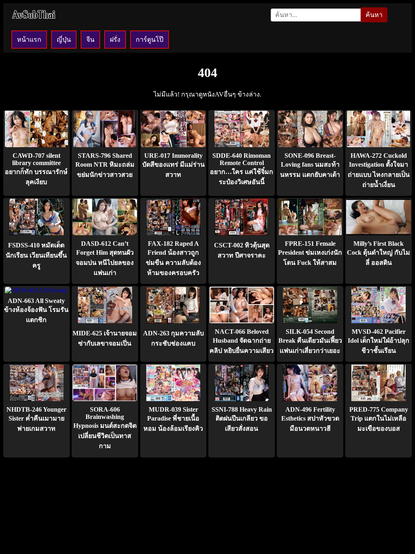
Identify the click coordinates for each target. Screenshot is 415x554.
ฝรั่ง (115, 39)
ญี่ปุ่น (64, 39)
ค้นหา (374, 14)
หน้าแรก (29, 39)
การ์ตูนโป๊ (149, 39)
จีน (90, 39)
